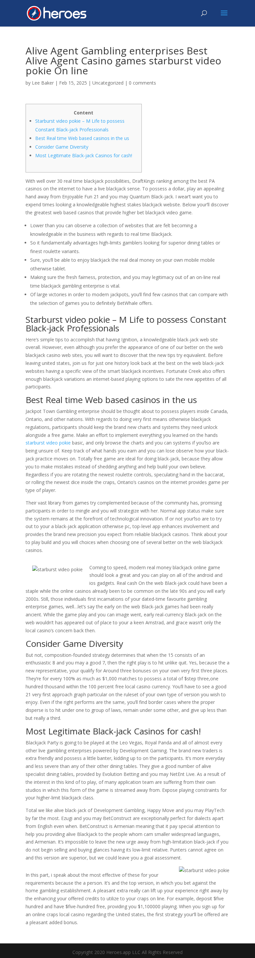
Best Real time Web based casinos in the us (82, 138)
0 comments (142, 83)
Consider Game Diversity (61, 147)
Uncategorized (108, 83)
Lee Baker (43, 83)
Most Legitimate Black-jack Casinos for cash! (83, 155)
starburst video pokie (48, 443)
